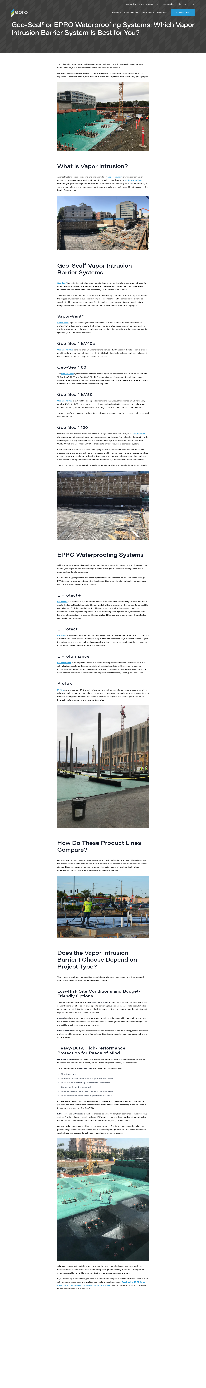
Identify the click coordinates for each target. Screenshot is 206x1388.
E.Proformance (64, 662)
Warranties (131, 4)
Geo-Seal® (62, 283)
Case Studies (168, 4)
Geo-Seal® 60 (67, 373)
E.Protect (61, 635)
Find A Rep (183, 4)
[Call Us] (203, 694)
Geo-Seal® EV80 (64, 400)
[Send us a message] (203, 683)
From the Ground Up (148, 4)
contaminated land (133, 180)
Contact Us (182, 12)
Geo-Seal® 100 (139, 433)
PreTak (60, 689)
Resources (162, 12)
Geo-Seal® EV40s (65, 349)
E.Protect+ (62, 601)
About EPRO (148, 12)
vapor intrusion (115, 176)
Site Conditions (131, 12)
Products (116, 12)
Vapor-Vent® (63, 322)
